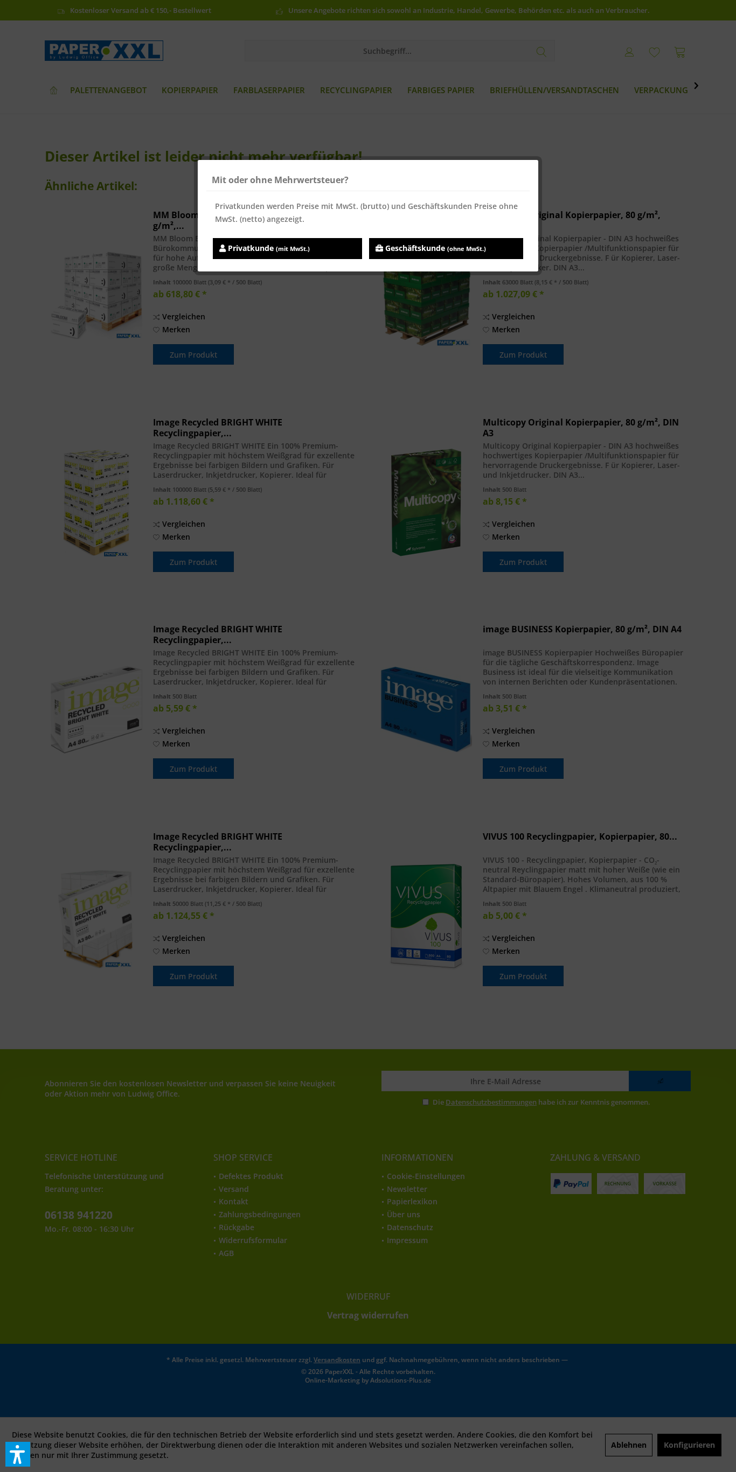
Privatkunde (268, 248)
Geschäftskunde (434, 248)
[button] (17, 1454)
